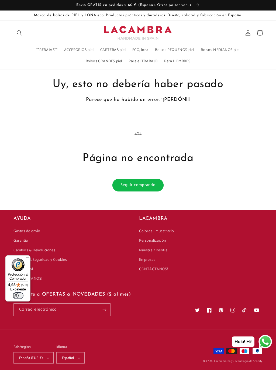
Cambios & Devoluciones (34, 250)
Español (68, 358)
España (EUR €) (31, 358)
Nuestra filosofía (153, 250)
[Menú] (27, 258)
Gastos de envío (26, 231)
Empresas (147, 260)
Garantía (20, 241)
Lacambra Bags (223, 361)
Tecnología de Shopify (248, 361)
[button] (19, 33)
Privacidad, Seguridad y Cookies (40, 260)
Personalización (152, 241)
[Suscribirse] (104, 309)
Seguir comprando (138, 184)
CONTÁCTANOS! (153, 269)
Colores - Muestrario (156, 231)
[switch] (18, 295)
